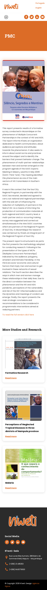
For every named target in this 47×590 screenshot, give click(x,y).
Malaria (9, 482)
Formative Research (16, 372)
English (39, 8)
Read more (11, 378)
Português (40, 3)
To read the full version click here (18, 314)
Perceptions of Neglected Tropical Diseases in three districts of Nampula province (22, 428)
